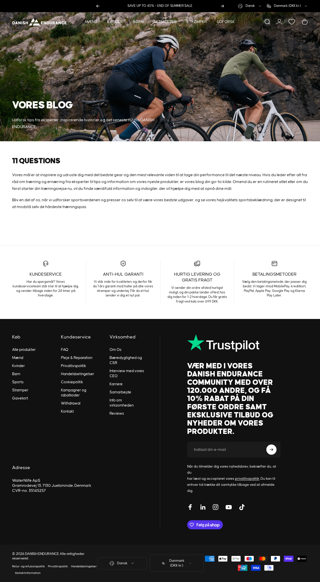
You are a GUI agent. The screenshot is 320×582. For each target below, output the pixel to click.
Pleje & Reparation (76, 358)
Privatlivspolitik (73, 366)
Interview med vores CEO (127, 373)
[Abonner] (271, 450)
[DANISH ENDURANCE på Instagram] (215, 507)
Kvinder (18, 366)
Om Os (115, 350)
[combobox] (250, 6)
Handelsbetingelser (77, 374)
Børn (16, 374)
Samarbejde (120, 392)
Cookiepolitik (72, 382)
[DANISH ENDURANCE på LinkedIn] (202, 507)
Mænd (17, 358)
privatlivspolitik (247, 478)
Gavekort (20, 398)
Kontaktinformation (27, 573)
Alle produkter (24, 350)
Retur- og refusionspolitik (28, 566)
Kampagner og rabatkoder (73, 392)
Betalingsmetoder (274, 274)
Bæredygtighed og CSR (126, 360)
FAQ (64, 350)
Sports (18, 382)
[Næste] (222, 6)
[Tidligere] (97, 6)
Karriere (116, 384)
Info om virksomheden (122, 402)
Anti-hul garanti (123, 274)
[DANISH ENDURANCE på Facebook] (190, 507)
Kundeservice (46, 274)
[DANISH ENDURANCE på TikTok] (242, 507)
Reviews (117, 413)
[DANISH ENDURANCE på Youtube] (229, 507)
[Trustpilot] (234, 343)
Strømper (20, 390)
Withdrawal (70, 403)
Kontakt (67, 411)
